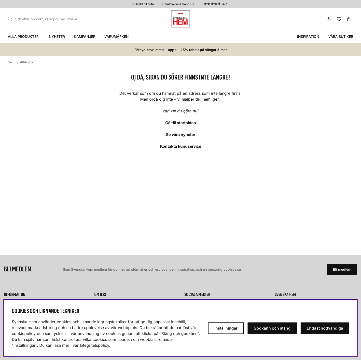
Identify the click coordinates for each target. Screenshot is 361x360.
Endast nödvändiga (325, 328)
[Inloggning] (329, 19)
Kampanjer (84, 36)
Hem (11, 62)
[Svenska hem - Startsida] (180, 19)
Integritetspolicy (94, 345)
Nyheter (57, 36)
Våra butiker (340, 36)
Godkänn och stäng (272, 328)
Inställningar (225, 328)
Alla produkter (23, 36)
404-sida (26, 62)
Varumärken (116, 36)
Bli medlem (342, 269)
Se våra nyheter (180, 134)
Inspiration (308, 36)
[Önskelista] (339, 19)
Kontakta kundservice (180, 146)
